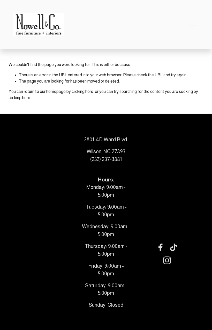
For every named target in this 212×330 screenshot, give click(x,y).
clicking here (82, 91)
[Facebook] (160, 247)
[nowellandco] (167, 260)
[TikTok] (173, 247)
